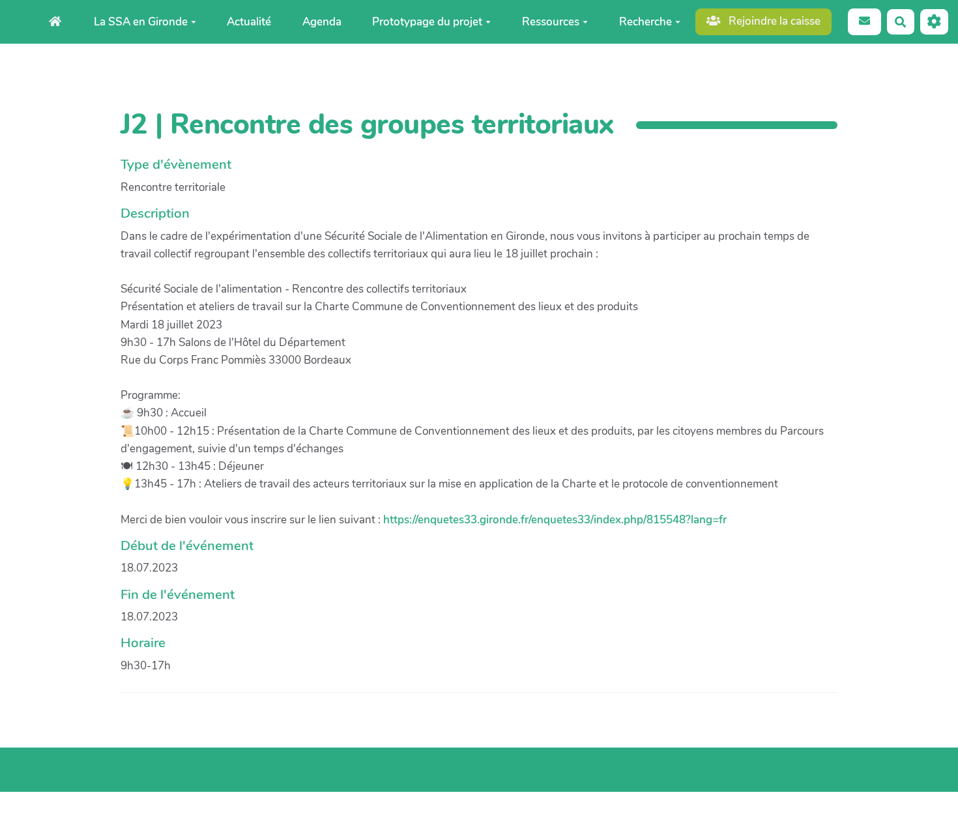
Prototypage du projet (427, 21)
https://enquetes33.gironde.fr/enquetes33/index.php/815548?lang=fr (555, 519)
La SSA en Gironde (141, 21)
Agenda (321, 21)
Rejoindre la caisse (773, 21)
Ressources (550, 21)
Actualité (249, 21)
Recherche (645, 21)
